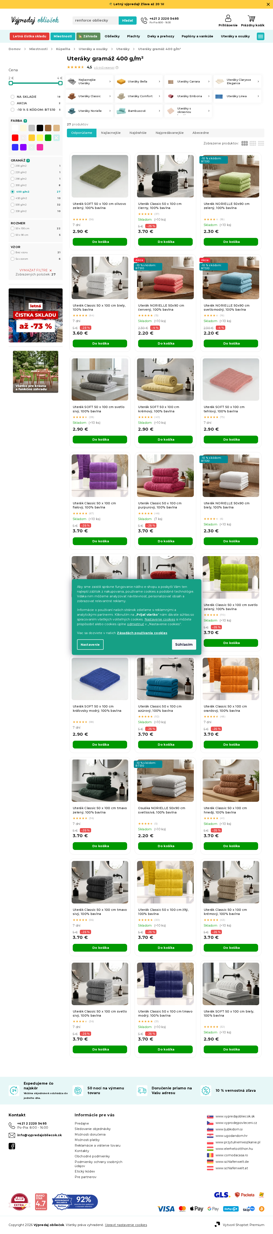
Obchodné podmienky (92, 1156)
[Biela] (15, 128)
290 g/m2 (38, 178)
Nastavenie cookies (160, 619)
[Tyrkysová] (56, 138)
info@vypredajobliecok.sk (39, 1135)
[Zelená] (48, 138)
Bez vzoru (38, 252)
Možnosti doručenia (90, 1134)
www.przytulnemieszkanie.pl (238, 1142)
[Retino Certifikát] (75, 1202)
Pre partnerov (85, 1177)
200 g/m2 (38, 165)
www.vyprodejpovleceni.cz (236, 1123)
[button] (116, 67)
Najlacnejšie (111, 133)
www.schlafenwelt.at (232, 1168)
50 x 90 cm (38, 234)
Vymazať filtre (34, 270)
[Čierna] (40, 128)
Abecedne (201, 133)
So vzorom (38, 258)
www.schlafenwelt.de (232, 1162)
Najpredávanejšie (170, 133)
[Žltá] (40, 138)
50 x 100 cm (38, 228)
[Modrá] (15, 147)
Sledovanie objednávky (93, 1129)
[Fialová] (23, 147)
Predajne (82, 1123)
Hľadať (127, 20)
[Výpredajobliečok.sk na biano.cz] (41, 1202)
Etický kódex (85, 1171)
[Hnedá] (48, 128)
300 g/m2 (38, 185)
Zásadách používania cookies (142, 633)
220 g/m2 (38, 172)
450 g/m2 (38, 198)
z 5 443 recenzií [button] (104, 67)
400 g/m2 (38, 191)
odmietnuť (135, 624)
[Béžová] (56, 128)
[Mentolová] (31, 147)
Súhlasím (184, 644)
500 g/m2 (38, 204)
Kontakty (82, 1151)
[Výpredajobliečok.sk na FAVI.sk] (19, 1202)
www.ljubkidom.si (229, 1129)
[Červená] (15, 138)
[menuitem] (29, 36)
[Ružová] (23, 138)
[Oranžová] (31, 138)
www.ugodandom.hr (232, 1136)
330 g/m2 (38, 211)
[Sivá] (31, 128)
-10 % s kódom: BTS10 (38, 110)
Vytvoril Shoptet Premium (243, 1225)
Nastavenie (90, 645)
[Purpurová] (40, 147)
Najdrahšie (138, 133)
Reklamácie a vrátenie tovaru (97, 1145)
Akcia (38, 103)
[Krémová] (23, 128)
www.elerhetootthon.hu (234, 1149)
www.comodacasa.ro (232, 1155)
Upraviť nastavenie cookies (126, 1225)
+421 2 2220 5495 (32, 1123)
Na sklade (38, 97)
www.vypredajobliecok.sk (235, 1116)
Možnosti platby (87, 1140)
